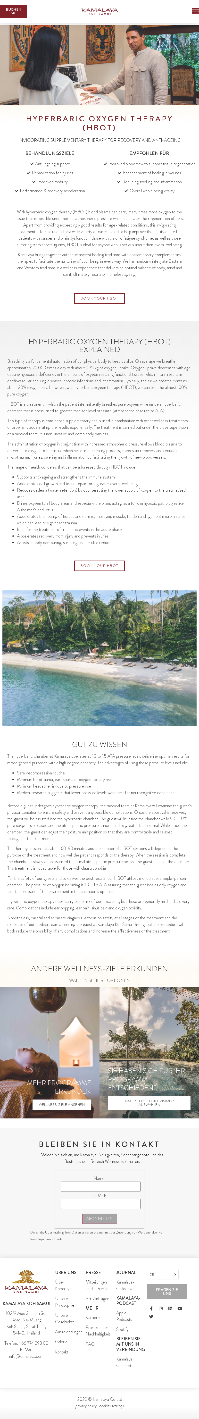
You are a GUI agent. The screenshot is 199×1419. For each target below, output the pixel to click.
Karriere (93, 1317)
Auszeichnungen (69, 1332)
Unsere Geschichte (65, 1318)
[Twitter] (151, 1316)
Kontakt (61, 1352)
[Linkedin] (170, 1308)
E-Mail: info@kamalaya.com (26, 1353)
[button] (187, 11)
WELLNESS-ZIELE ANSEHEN (62, 1104)
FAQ (90, 1344)
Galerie (61, 1342)
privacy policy (86, 1406)
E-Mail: (99, 1195)
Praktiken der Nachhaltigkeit (98, 1330)
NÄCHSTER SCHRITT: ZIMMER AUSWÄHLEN (149, 1102)
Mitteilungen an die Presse (97, 1285)
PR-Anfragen (97, 1298)
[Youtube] (179, 1308)
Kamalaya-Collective (125, 1285)
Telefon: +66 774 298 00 (26, 1343)
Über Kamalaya (63, 1285)
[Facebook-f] (151, 1308)
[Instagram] (161, 1308)
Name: (100, 1178)
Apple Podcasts (124, 1316)
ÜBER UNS (65, 1272)
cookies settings (111, 1406)
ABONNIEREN (99, 1218)
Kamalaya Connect (124, 1362)
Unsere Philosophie (64, 1301)
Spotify (122, 1329)
